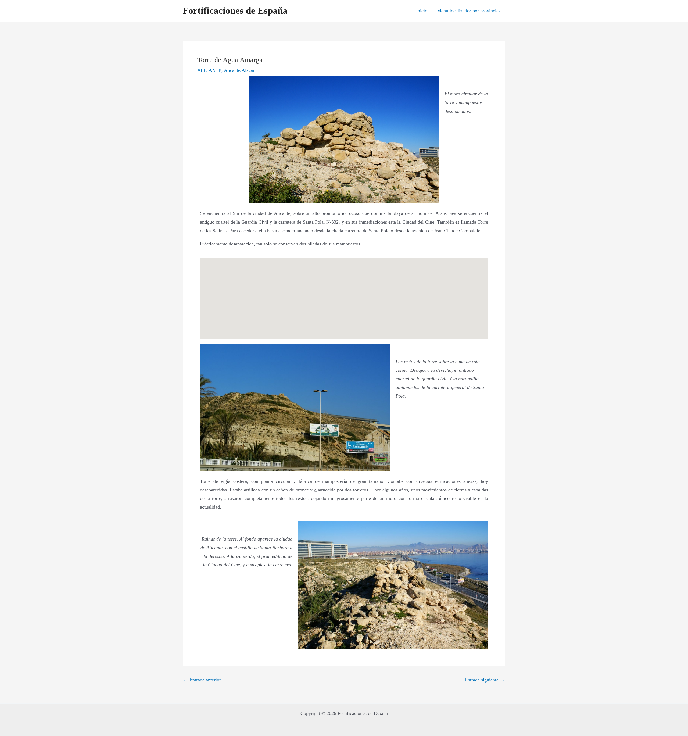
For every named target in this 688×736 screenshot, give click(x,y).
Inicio (421, 10)
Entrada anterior (202, 679)
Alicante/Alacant (240, 70)
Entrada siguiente (485, 679)
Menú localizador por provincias (468, 10)
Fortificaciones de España (235, 10)
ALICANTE (209, 70)
